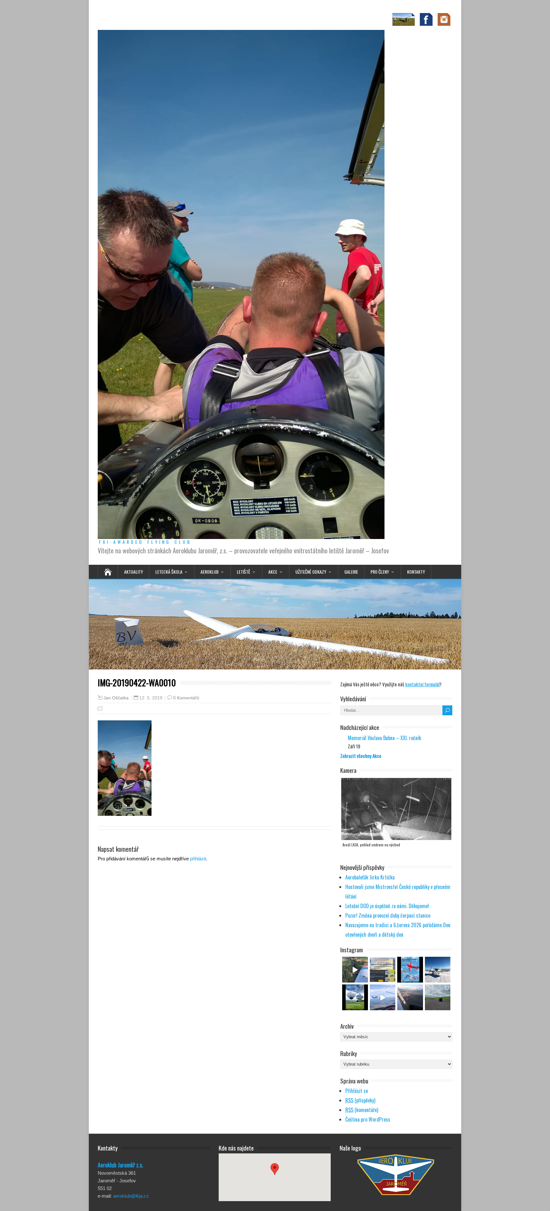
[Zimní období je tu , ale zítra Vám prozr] (438, 970)
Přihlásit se (356, 1091)
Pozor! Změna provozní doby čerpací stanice (387, 915)
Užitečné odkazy (310, 571)
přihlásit (198, 858)
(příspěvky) (360, 1100)
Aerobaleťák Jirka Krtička (370, 877)
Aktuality (133, 571)
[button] (275, 1171)
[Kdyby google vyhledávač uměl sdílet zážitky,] (355, 970)
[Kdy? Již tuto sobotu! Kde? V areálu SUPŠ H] (383, 970)
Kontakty (416, 571)
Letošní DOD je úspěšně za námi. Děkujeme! (387, 906)
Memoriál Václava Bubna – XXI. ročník (384, 738)
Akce (272, 571)
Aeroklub (210, 571)
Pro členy (379, 571)
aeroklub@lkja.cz (131, 1196)
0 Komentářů (186, 697)
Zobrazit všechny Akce (360, 755)
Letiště (243, 571)
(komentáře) (361, 1110)
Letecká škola (168, 571)
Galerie (351, 571)
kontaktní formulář (422, 684)
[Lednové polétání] (410, 997)
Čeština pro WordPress (367, 1119)
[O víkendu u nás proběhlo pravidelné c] (438, 997)
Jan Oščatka (116, 698)
